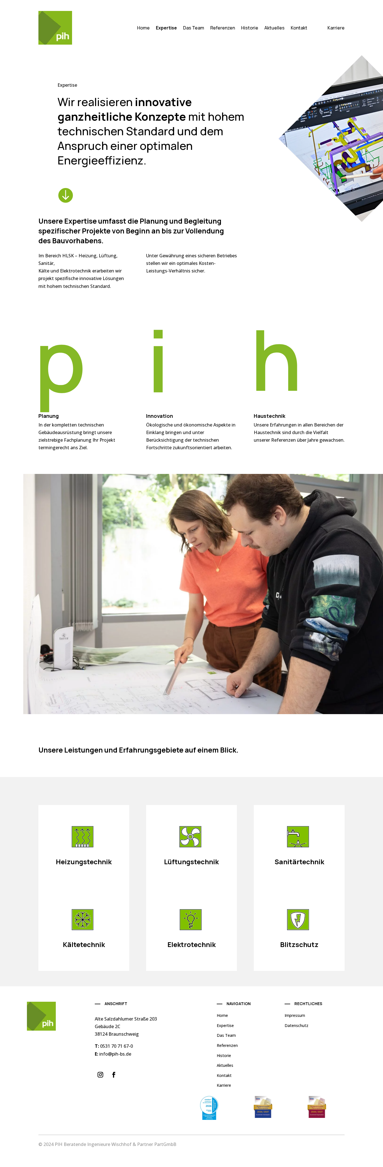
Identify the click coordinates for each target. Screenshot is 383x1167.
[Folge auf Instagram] (100, 1074)
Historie (249, 28)
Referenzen (222, 28)
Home (143, 28)
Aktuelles (274, 28)
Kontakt (299, 28)
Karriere (336, 28)
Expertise (166, 28)
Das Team (193, 28)
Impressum (295, 1015)
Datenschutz (296, 1025)
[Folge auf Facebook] (113, 1074)
